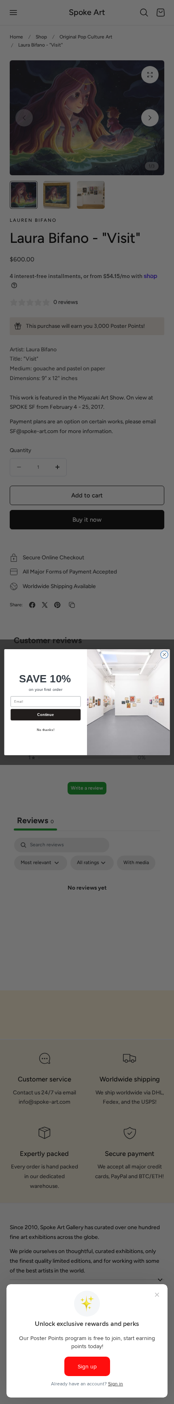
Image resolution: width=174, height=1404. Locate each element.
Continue (45, 714)
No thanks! (46, 730)
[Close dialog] (164, 654)
